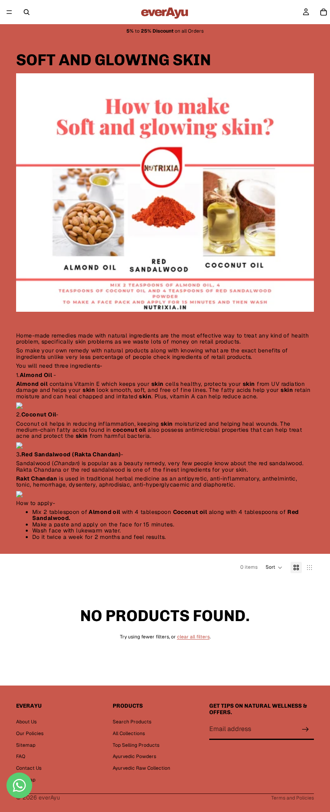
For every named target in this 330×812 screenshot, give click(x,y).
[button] (274, 567)
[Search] (26, 12)
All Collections (129, 733)
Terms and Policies (292, 798)
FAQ (20, 757)
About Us (26, 722)
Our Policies (29, 733)
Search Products (132, 722)
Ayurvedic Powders (134, 757)
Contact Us (28, 768)
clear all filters (193, 637)
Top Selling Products (136, 745)
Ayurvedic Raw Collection (141, 768)
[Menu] (9, 12)
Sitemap (25, 745)
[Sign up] (305, 729)
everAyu (49, 797)
